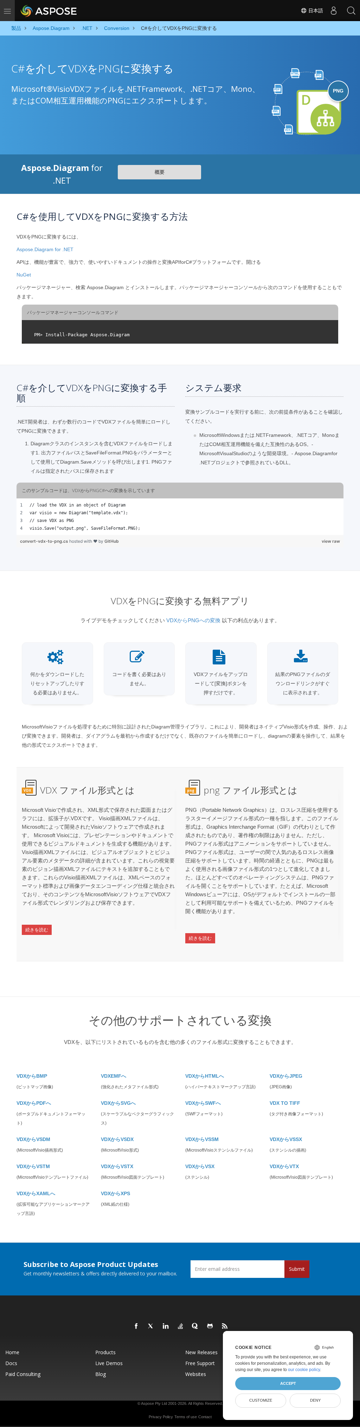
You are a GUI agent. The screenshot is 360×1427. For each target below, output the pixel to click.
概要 (160, 172)
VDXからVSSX (286, 1139)
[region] (180, 516)
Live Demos (109, 1363)
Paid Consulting (22, 1374)
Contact (205, 1417)
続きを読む (36, 929)
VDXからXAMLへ (36, 1193)
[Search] (351, 10)
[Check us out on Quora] (195, 1326)
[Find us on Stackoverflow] (180, 1326)
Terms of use (185, 1417)
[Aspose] (49, 10)
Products (105, 1352)
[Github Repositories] (210, 1326)
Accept (288, 1383)
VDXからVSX (199, 1166)
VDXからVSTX (117, 1166)
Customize (260, 1400)
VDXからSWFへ (203, 1103)
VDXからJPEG (286, 1076)
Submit (297, 1269)
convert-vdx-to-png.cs (44, 541)
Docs (11, 1363)
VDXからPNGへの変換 (193, 620)
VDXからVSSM (202, 1139)
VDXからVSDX (117, 1139)
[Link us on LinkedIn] (166, 1326)
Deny (315, 1400)
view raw (331, 541)
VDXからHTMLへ (204, 1076)
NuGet (24, 275)
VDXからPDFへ (34, 1103)
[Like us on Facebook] (136, 1326)
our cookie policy (304, 1369)
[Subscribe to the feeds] (225, 1326)
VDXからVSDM (33, 1139)
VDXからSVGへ (118, 1103)
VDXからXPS (115, 1193)
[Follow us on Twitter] (151, 1326)
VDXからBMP (32, 1076)
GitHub (111, 541)
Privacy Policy (161, 1417)
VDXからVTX (284, 1166)
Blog (100, 1374)
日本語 (315, 10)
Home (12, 1352)
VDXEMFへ (113, 1076)
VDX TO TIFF (285, 1103)
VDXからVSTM (33, 1166)
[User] (333, 10)
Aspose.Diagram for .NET (45, 249)
